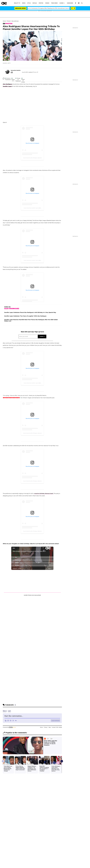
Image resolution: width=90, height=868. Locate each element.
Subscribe (70, 3)
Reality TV (17, 3)
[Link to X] (81, 3)
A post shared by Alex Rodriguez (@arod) (32, 157)
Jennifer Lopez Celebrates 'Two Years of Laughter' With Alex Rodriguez (25, 316)
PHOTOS (41, 3)
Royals (35, 3)
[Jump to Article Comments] (3, 78)
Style (29, 3)
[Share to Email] (23, 78)
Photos (8, 21)
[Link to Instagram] (78, 3)
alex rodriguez (15, 21)
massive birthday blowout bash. (43, 493)
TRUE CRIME (54, 3)
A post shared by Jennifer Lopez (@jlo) (32, 208)
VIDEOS (47, 3)
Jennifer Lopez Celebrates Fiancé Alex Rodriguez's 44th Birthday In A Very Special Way (30, 312)
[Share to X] (13, 78)
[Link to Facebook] (75, 3)
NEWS (23, 3)
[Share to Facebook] (8, 78)
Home (4, 21)
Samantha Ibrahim (16, 70)
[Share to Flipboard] (18, 78)
